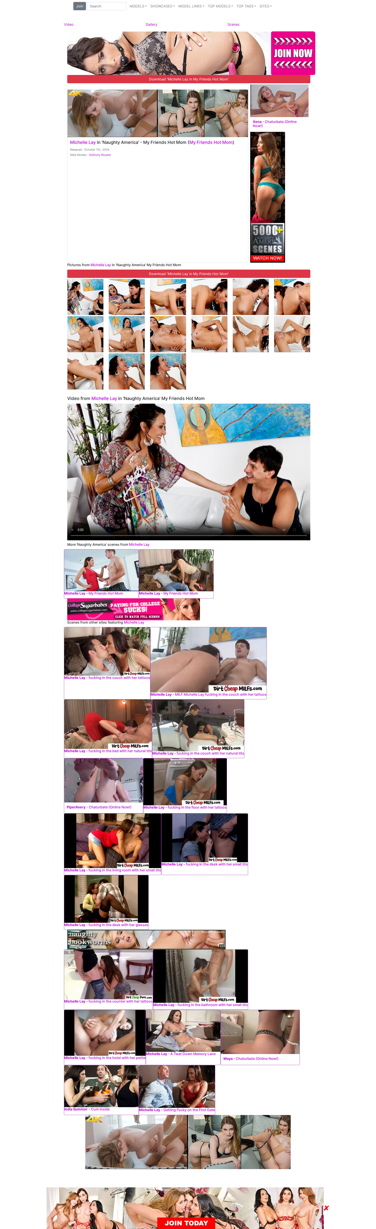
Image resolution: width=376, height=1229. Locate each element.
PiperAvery (76, 807)
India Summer (76, 1109)
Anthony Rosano (100, 154)
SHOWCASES (161, 6)
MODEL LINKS (190, 6)
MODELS (137, 6)
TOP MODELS (219, 6)
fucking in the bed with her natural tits (120, 751)
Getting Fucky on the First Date (189, 1110)
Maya (228, 1058)
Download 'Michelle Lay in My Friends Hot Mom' (189, 79)
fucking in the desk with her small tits (217, 864)
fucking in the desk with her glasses (118, 925)
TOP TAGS (245, 6)
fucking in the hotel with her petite (117, 1058)
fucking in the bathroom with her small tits (213, 1005)
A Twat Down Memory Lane (193, 1054)
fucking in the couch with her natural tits (210, 753)
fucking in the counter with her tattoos (121, 1001)
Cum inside (100, 1109)
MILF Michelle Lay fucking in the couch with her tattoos (221, 694)
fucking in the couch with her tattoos (119, 677)
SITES (264, 6)
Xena (257, 121)
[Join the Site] (191, 53)
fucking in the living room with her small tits (125, 870)
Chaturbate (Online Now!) (275, 123)
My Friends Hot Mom (211, 142)
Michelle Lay (83, 142)
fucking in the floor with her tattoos (197, 807)
